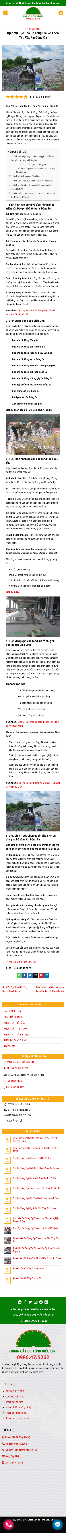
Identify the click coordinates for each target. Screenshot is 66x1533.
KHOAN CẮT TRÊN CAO (15, 1028)
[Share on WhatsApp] (19, 975)
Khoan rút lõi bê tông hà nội (18, 1407)
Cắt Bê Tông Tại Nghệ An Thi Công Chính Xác (34, 1208)
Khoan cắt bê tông (15, 1401)
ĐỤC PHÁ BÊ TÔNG (32, 29)
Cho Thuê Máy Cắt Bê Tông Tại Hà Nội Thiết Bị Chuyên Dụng (35, 1139)
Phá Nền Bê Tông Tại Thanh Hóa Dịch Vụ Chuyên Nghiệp (36, 1250)
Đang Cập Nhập (14, 1081)
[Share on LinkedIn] (46, 975)
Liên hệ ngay (13, 592)
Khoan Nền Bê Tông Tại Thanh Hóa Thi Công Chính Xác (37, 1240)
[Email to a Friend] (35, 975)
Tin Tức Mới (10, 1046)
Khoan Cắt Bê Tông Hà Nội (17, 1437)
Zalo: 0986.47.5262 (14, 1087)
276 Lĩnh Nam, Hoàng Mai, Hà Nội (20, 1450)
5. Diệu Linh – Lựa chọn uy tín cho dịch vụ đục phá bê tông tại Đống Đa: (33, 195)
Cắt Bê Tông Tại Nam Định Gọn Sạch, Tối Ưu (34, 1178)
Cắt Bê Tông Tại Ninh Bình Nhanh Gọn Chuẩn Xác (36, 1168)
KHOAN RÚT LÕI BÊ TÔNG (16, 1034)
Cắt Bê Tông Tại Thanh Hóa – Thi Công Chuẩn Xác (37, 1188)
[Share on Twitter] (30, 975)
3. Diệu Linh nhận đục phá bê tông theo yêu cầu (32, 180)
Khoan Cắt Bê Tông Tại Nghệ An (28, 1268)
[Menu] (5, 13)
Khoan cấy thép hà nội (16, 1412)
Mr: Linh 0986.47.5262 (17, 1068)
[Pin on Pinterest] (41, 975)
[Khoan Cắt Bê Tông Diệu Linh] (33, 13)
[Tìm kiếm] (60, 13)
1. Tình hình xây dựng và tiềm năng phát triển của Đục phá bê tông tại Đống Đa (32, 158)
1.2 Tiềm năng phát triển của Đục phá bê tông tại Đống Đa (35, 170)
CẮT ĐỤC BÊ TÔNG (13, 1011)
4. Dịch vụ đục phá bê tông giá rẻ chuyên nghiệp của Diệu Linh (32, 187)
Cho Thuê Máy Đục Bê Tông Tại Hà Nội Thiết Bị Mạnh (36, 1149)
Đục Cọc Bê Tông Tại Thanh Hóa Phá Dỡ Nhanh (35, 1228)
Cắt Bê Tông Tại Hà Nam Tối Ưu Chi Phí (32, 1158)
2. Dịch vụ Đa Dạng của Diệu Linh (25, 176)
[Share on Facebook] (24, 975)
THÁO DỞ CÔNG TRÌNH (15, 1040)
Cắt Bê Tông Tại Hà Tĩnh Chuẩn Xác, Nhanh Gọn (36, 1198)
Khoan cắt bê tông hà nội (17, 1418)
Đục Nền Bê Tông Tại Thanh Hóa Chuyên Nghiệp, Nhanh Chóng (36, 1220)
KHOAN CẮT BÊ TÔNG (14, 1022)
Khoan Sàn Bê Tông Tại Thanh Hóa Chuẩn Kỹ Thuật (37, 1258)
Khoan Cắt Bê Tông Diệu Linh (22, 961)
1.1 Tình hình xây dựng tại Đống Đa (31, 164)
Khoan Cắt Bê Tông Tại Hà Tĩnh (28, 1278)
